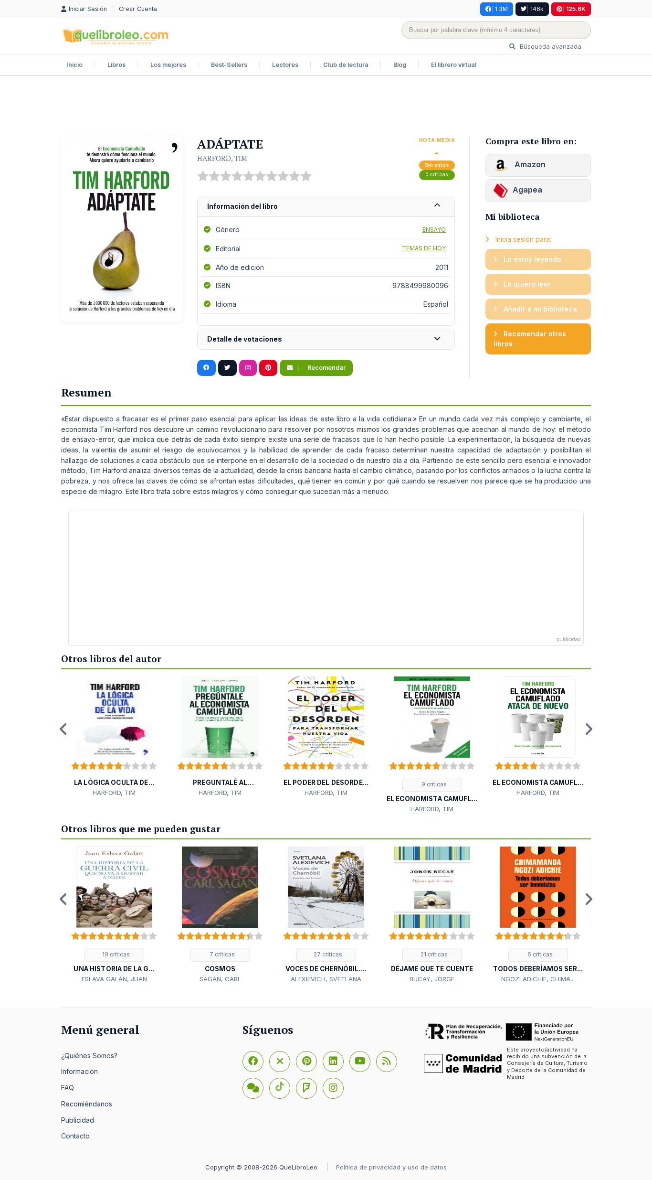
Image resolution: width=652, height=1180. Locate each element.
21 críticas (433, 954)
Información (79, 1071)
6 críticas (539, 954)
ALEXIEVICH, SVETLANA (326, 979)
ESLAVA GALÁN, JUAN (114, 979)
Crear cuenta (138, 8)
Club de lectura (345, 64)
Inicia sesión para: (522, 239)
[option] (114, 736)
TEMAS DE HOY (424, 248)
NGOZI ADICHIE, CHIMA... (538, 979)
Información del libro (242, 206)
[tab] (326, 206)
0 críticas (436, 175)
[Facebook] (252, 1061)
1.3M (501, 8)
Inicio (74, 64)
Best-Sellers (229, 64)
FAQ (67, 1087)
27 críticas (327, 954)
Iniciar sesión (89, 8)
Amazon (529, 164)
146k (537, 8)
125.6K (576, 8)
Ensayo (434, 229)
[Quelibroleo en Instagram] (248, 368)
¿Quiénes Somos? (89, 1055)
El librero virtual (453, 64)
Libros (116, 64)
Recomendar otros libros (530, 339)
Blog (399, 64)
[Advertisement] (326, 107)
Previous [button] (63, 729)
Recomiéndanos (86, 1104)
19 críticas (115, 954)
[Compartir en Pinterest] (268, 368)
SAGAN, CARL (220, 979)
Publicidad (77, 1120)
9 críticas (433, 784)
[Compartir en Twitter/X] (227, 368)
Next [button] (588, 729)
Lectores (285, 64)
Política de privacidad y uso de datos (391, 1167)
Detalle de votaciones (244, 339)
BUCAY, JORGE (432, 979)
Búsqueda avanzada (549, 46)
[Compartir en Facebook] (206, 368)
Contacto (75, 1136)
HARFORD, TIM (222, 158)
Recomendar (326, 367)
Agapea (527, 189)
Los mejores (168, 64)
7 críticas (221, 954)
